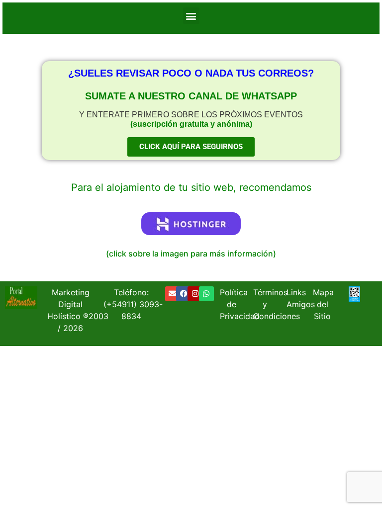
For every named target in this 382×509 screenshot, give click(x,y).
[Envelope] (172, 293)
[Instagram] (195, 293)
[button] (191, 15)
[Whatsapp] (206, 293)
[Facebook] (183, 293)
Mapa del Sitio (323, 304)
